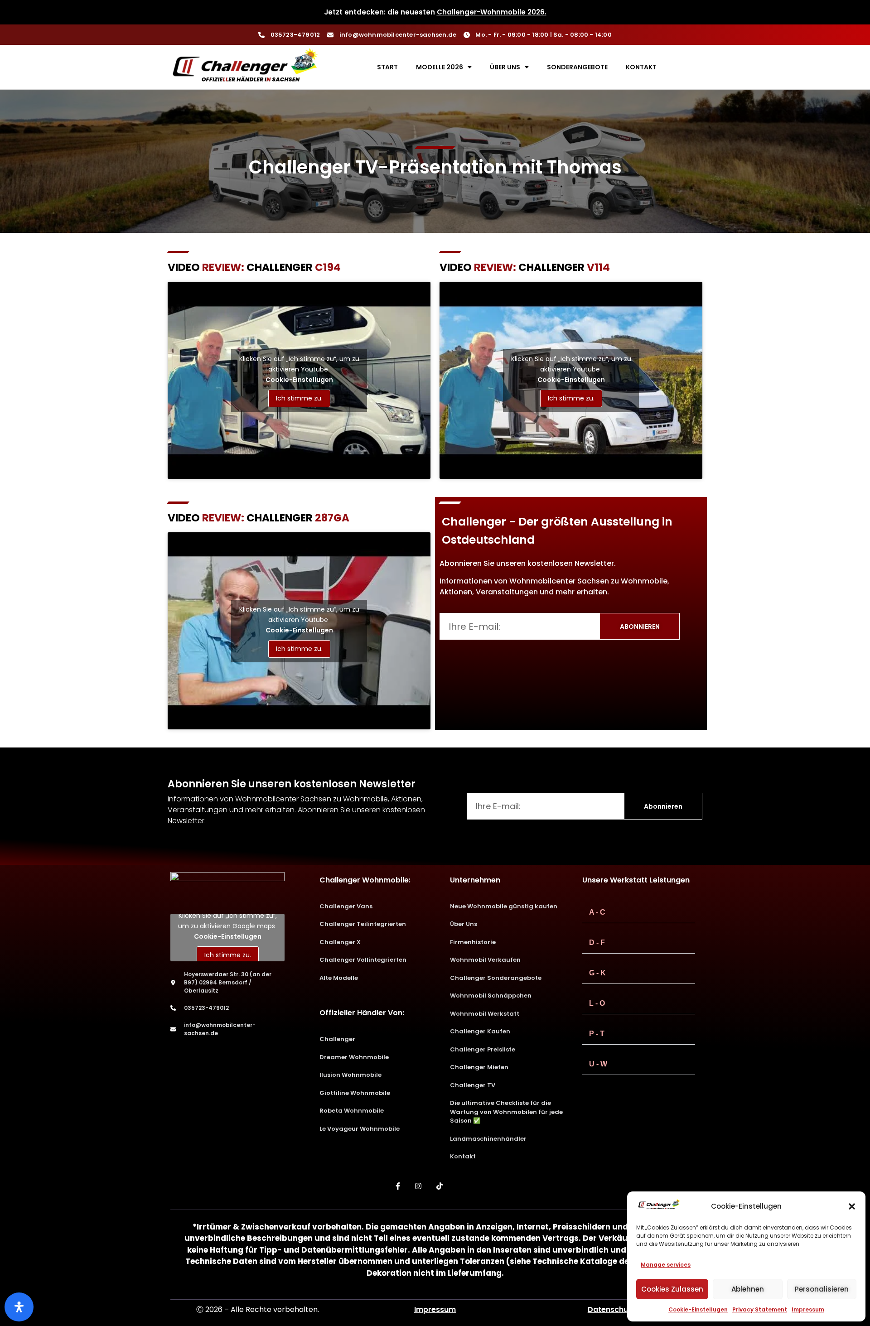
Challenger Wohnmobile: (365, 880)
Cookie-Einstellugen (698, 1309)
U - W (598, 1064)
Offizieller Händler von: (361, 1013)
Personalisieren (822, 1289)
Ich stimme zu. (299, 398)
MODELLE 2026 (439, 67)
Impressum (808, 1309)
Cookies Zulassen (672, 1289)
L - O (597, 1003)
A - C (597, 912)
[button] (851, 1206)
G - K (597, 973)
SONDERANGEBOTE (577, 67)
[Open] (19, 1306)
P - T (596, 1033)
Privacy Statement (759, 1309)
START (387, 67)
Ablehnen (747, 1289)
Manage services (666, 1264)
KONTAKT (641, 67)
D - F (597, 942)
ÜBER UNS (505, 67)
